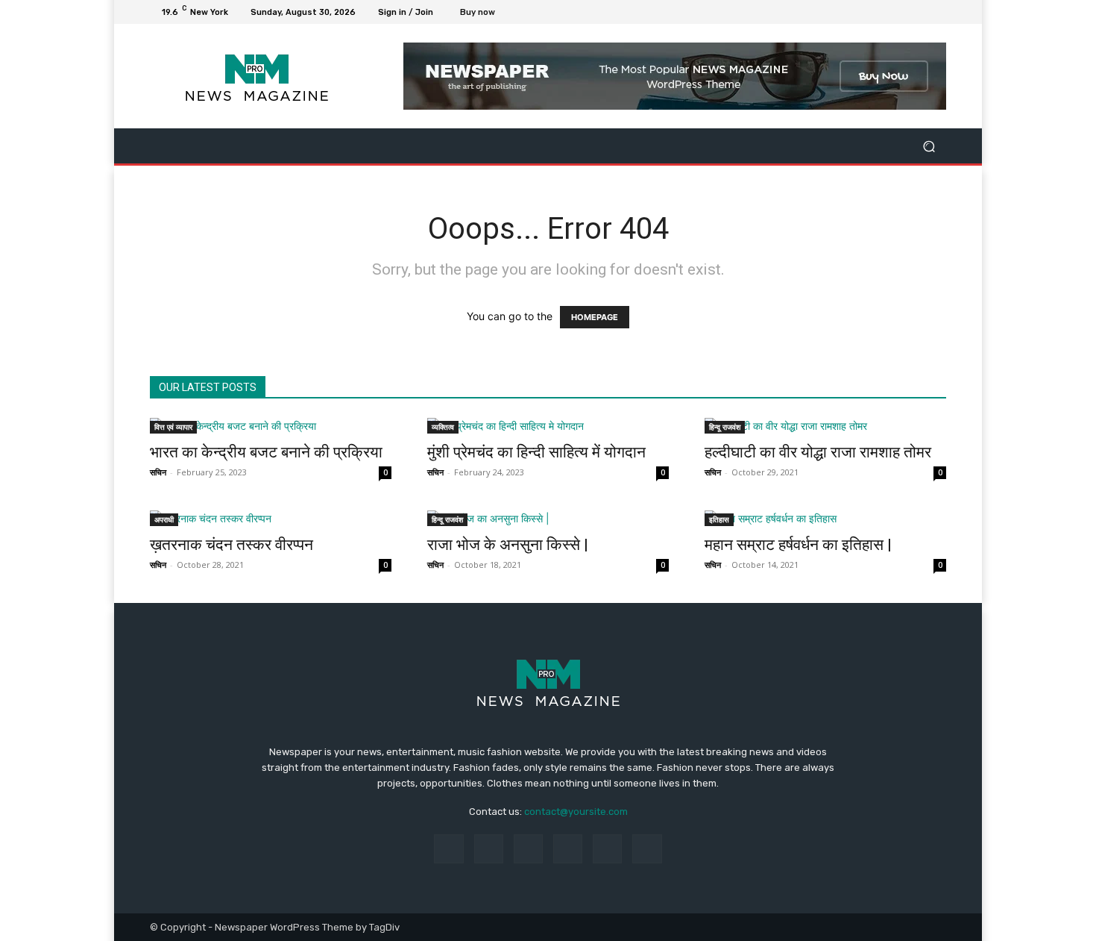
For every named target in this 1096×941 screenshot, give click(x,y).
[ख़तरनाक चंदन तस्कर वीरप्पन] (270, 518)
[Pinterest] (567, 848)
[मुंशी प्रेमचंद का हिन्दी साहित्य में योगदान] (548, 426)
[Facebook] (866, 12)
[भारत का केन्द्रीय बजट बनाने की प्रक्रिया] (270, 426)
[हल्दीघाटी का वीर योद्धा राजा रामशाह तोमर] (825, 426)
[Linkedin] (528, 848)
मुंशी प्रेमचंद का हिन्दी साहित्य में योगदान (536, 452)
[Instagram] (883, 12)
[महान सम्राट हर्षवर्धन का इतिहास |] (825, 518)
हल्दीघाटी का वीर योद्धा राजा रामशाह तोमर (818, 452)
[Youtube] (937, 12)
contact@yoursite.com (576, 811)
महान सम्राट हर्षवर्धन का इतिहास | (798, 545)
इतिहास (719, 519)
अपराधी (164, 519)
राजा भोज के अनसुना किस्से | (507, 545)
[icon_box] (485, 14)
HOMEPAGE (594, 317)
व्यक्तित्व (443, 427)
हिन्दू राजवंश (724, 427)
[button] (928, 145)
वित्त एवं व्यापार (173, 427)
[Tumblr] (607, 848)
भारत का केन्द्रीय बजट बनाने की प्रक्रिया (266, 452)
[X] (901, 12)
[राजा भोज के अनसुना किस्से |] (548, 518)
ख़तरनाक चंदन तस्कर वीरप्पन (231, 545)
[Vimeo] (919, 12)
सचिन (158, 472)
